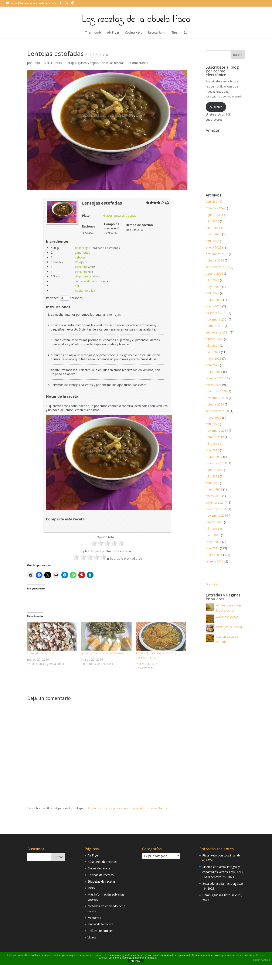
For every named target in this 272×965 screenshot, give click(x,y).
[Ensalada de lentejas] (52, 636)
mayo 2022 (213, 287)
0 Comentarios (138, 63)
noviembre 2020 (217, 398)
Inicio (91, 888)
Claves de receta (99, 868)
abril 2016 (212, 548)
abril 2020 (212, 424)
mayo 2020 (213, 417)
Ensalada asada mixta (217, 884)
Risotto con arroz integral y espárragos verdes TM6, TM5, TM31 (223, 872)
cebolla (80, 257)
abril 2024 (212, 201)
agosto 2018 (214, 470)
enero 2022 (213, 306)
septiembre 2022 (217, 267)
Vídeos (92, 937)
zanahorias (82, 252)
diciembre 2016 (216, 509)
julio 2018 (212, 476)
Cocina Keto (133, 32)
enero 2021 (213, 385)
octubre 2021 (215, 326)
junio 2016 (213, 535)
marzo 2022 (214, 300)
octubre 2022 (215, 260)
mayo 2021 (213, 358)
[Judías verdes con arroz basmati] (106, 636)
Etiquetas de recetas (102, 881)
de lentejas (82, 248)
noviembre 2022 (217, 254)
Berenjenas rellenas (229, 627)
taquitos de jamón (87, 281)
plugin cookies (261, 960)
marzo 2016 (214, 555)
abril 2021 (212, 365)
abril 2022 (212, 293)
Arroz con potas (227, 617)
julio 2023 (212, 221)
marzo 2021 (214, 372)
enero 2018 (213, 496)
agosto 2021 (214, 339)
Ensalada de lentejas (41, 653)
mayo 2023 (213, 234)
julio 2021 (212, 345)
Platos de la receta (100, 924)
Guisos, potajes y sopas (119, 215)
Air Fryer (113, 32)
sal (77, 286)
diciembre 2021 (216, 313)
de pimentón (83, 276)
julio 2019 (212, 444)
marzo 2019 (214, 457)
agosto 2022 (214, 273)
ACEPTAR (136, 961)
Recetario (155, 32)
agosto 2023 (214, 215)
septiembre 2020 (217, 411)
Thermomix (93, 32)
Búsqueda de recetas (102, 862)
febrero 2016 (215, 561)
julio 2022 (212, 280)
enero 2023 (213, 247)
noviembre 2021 (217, 319)
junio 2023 (213, 228)
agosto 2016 (214, 522)
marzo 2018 (214, 489)
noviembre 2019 (217, 430)
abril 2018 (212, 483)
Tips (174, 32)
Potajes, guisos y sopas (81, 63)
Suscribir (216, 107)
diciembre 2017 (216, 502)
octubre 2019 (215, 437)
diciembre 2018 (216, 463)
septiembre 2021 (217, 332)
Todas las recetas (112, 63)
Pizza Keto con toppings (219, 855)
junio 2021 (213, 352)
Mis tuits (211, 584)
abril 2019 (212, 450)
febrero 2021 (215, 378)
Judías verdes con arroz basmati (103, 653)
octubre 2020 (215, 404)
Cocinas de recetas (101, 875)
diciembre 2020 (216, 391)
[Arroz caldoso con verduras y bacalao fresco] (161, 636)
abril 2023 (212, 241)
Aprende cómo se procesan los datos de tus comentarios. (128, 808)
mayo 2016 (213, 542)
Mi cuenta (94, 918)
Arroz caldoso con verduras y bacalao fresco (156, 655)
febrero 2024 (215, 208)
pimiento (81, 267)
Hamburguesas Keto (216, 895)
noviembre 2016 (217, 515)
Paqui (36, 63)
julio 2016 (212, 529)
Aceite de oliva (85, 290)
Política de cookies (100, 931)
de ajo (79, 262)
